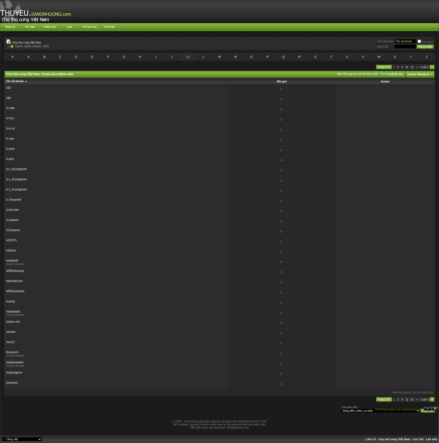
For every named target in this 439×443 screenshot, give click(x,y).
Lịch (69, 27)
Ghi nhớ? (427, 41)
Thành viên (49, 27)
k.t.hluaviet (13, 199)
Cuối (424, 67)
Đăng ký (10, 27)
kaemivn (12, 383)
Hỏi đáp (30, 27)
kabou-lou (13, 321)
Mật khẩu (382, 46)
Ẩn (427, 409)
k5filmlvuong (15, 271)
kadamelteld (14, 362)
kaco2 (10, 342)
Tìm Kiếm (109, 27)
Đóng (435, 409)
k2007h (11, 240)
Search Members (418, 74)
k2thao (11, 250)
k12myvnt (13, 230)
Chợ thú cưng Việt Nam (26, 42)
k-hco (10, 118)
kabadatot (13, 311)
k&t (8, 88)
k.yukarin (12, 220)
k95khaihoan (15, 291)
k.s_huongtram (16, 169)
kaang (10, 301)
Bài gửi (282, 81)
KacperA (12, 352)
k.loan (10, 149)
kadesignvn (14, 372)
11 (406, 67)
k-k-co (10, 128)
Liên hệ (371, 439)
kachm (10, 332)
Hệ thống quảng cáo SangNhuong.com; (399, 409)
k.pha (10, 159)
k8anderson (14, 281)
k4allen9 (12, 260)
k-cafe (10, 108)
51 (412, 67)
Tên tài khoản (385, 41)
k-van (10, 138)
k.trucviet (12, 210)
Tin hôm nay (89, 27)
